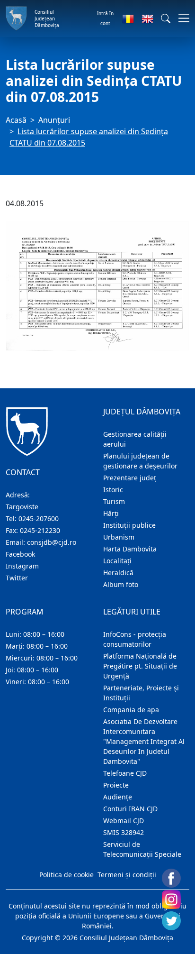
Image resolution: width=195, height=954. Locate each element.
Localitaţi (117, 560)
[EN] (147, 18)
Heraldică (118, 572)
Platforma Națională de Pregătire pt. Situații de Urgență (140, 665)
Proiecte (116, 784)
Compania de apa (131, 709)
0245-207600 (38, 518)
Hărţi (111, 513)
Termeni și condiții (127, 874)
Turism (114, 501)
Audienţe (117, 796)
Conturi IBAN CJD (130, 808)
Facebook (20, 554)
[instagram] (171, 899)
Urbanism (118, 536)
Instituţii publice (129, 525)
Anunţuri (54, 120)
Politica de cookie (66, 874)
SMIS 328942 (123, 832)
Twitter (17, 577)
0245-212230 (40, 530)
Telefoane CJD (125, 773)
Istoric (113, 489)
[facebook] (171, 878)
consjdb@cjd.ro (51, 542)
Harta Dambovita (130, 548)
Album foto (120, 584)
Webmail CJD (123, 820)
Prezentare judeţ (129, 477)
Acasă (16, 120)
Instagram (22, 565)
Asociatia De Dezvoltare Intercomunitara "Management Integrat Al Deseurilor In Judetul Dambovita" (144, 741)
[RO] (128, 18)
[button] (165, 18)
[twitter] (171, 920)
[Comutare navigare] (181, 18)
